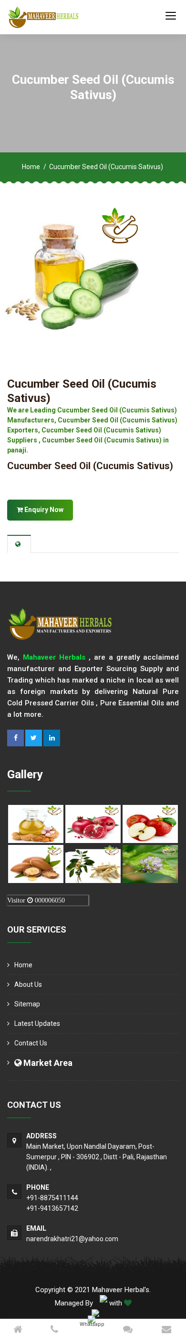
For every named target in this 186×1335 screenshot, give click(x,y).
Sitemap (27, 1004)
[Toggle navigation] (171, 15)
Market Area (46, 1063)
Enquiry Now (43, 509)
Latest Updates (37, 1023)
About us (28, 984)
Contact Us (30, 1043)
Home (31, 167)
